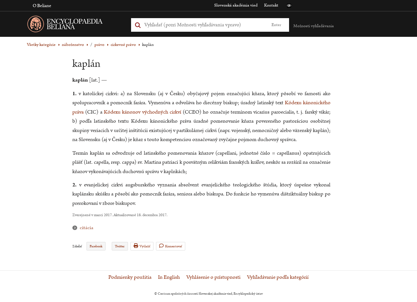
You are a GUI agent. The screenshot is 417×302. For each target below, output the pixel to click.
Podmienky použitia (129, 277)
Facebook (96, 246)
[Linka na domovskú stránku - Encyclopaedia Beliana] (74, 25)
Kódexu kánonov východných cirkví (142, 112)
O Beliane (42, 5)
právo (99, 45)
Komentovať (173, 246)
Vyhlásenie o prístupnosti (213, 277)
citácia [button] (76, 228)
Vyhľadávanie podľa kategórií (278, 277)
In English (169, 277)
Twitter (120, 246)
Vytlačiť (145, 246)
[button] (289, 6)
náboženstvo (73, 45)
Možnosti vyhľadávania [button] (313, 26)
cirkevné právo (123, 45)
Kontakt (271, 5)
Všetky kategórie (41, 45)
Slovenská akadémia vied (236, 5)
